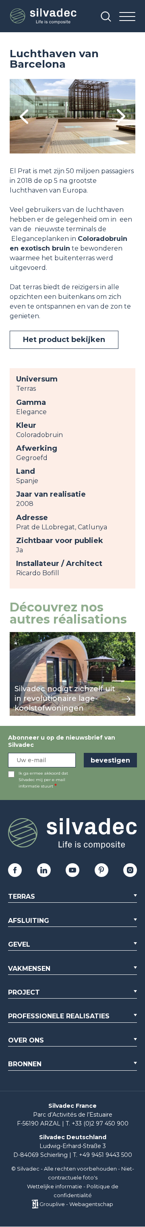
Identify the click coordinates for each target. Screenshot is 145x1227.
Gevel (19, 944)
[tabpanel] (72, 116)
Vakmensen (29, 968)
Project (24, 992)
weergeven (28, 636)
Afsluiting (28, 920)
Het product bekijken (64, 339)
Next (121, 116)
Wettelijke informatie (54, 1186)
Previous (24, 116)
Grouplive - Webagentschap (76, 1204)
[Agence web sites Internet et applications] (35, 1204)
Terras (21, 896)
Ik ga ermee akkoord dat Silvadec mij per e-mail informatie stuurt (43, 780)
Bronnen (24, 1064)
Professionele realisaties (59, 1016)
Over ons (26, 1040)
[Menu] (127, 17)
